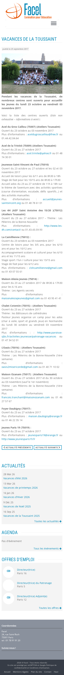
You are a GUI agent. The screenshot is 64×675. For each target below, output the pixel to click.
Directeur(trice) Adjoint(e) (32, 596)
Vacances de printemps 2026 (20, 487)
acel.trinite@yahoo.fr (39, 153)
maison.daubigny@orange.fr (45, 416)
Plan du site (36, 671)
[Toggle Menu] (54, 23)
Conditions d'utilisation (39, 668)
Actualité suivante (46, 447)
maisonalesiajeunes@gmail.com (21, 298)
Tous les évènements (46, 548)
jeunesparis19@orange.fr (43, 435)
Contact (47, 671)
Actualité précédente (18, 447)
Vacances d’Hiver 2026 (16, 497)
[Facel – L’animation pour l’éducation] (29, 11)
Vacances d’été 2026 (15, 478)
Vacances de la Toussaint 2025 (21, 515)
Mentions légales (20, 671)
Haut (56, 671)
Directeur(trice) (26, 569)
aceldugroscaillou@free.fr (43, 134)
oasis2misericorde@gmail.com (20, 367)
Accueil (7, 671)
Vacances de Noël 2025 (17, 506)
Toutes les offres (49, 608)
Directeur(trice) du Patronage (34, 583)
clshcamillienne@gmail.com (45, 268)
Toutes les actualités (46, 521)
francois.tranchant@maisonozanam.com (26, 397)
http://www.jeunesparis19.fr (18, 439)
